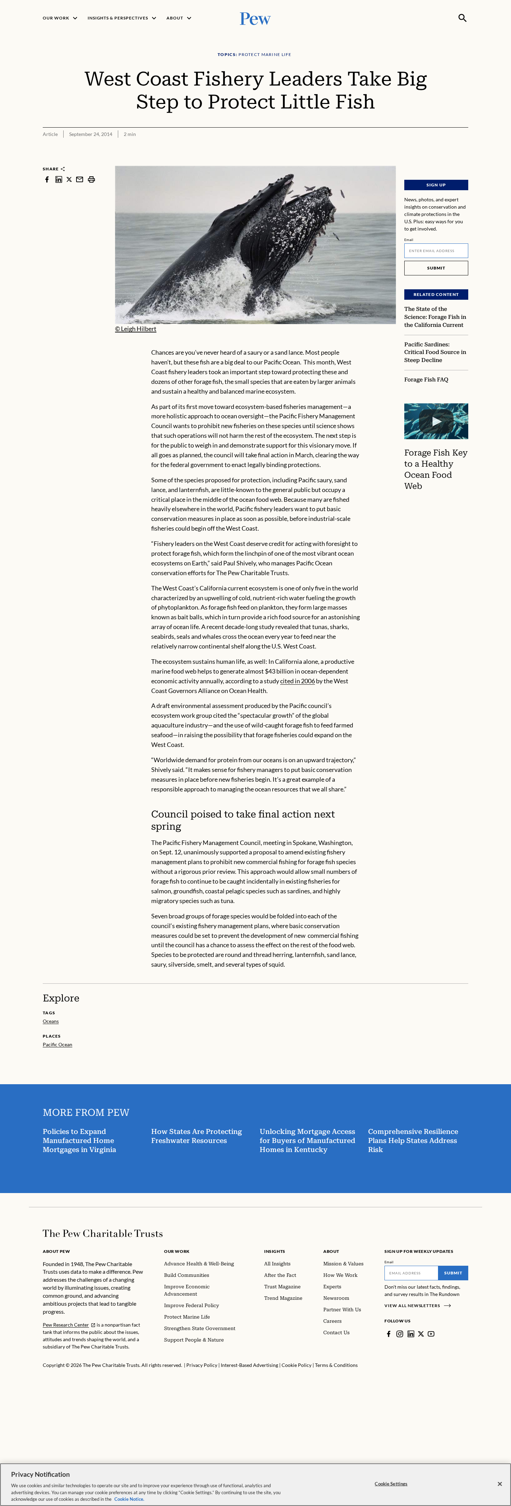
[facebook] (47, 179)
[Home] (103, 1233)
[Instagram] (400, 1334)
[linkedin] (59, 179)
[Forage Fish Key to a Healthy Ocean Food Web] (436, 421)
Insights (274, 1251)
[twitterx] (69, 179)
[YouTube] (431, 1334)
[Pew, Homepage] (255, 18)
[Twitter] (421, 1334)
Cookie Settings (391, 1484)
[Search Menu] (462, 18)
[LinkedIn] (411, 1334)
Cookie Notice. (129, 1498)
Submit (436, 268)
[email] (79, 179)
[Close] (500, 1484)
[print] (91, 179)
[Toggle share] (464, 161)
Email (409, 239)
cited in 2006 (297, 681)
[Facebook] (388, 1334)
